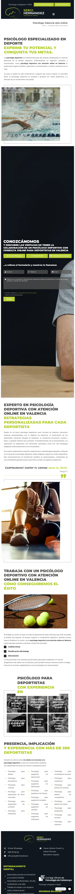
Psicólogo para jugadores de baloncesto (39, 784)
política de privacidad (30, 293)
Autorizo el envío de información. (14, 295)
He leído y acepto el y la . (20, 293)
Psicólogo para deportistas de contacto (16, 804)
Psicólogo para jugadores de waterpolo (39, 816)
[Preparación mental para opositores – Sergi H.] (24, 8)
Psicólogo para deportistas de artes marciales (16, 794)
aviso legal (19, 293)
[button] (37, 647)
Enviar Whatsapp (15, 848)
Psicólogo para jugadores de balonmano (39, 774)
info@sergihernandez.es (18, 856)
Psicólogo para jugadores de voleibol (39, 807)
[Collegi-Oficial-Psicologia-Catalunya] (55, 876)
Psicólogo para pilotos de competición (62, 794)
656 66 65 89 (13, 852)
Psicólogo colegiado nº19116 (20, 5)
